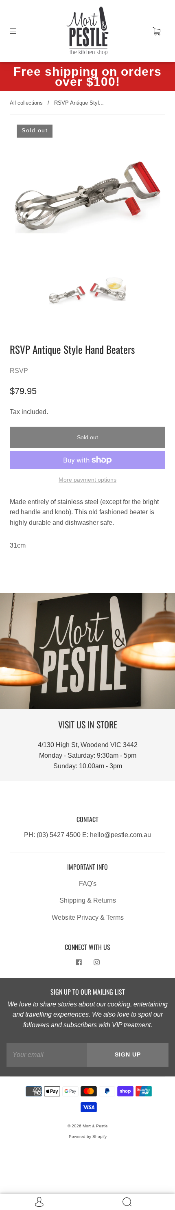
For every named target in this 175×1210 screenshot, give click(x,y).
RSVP (19, 370)
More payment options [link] (87, 479)
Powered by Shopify (88, 1136)
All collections (26, 103)
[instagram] (96, 962)
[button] (29, 199)
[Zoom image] (87, 199)
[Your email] (47, 1055)
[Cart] (156, 31)
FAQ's (87, 883)
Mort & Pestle (95, 1126)
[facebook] (79, 962)
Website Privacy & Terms (88, 917)
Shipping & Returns (87, 900)
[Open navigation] (19, 31)
